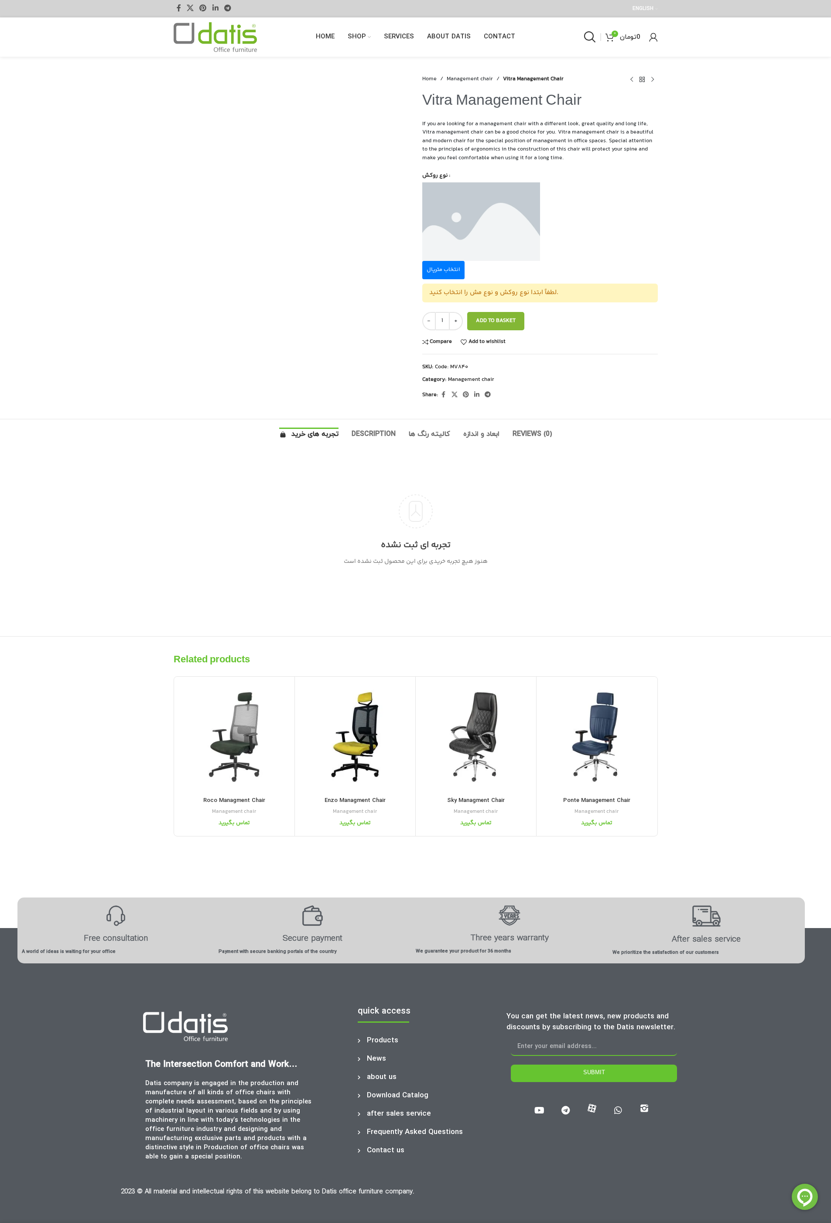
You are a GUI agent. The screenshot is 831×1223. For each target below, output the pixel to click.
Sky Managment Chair (476, 801)
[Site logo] (215, 37)
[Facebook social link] (179, 8)
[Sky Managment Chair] (476, 737)
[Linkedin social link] (215, 8)
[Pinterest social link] (203, 8)
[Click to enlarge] (191, 298)
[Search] (589, 37)
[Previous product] (631, 79)
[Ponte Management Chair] (597, 737)
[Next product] (652, 79)
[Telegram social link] (227, 8)
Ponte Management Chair (596, 801)
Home (429, 79)
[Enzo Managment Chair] (355, 737)
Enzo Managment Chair (355, 801)
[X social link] (190, 8)
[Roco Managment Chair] (234, 737)
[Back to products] (642, 79)
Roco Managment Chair (234, 801)
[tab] (309, 437)
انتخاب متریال (443, 269)
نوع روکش (435, 175)
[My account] (653, 37)
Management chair (470, 79)
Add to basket (496, 320)
